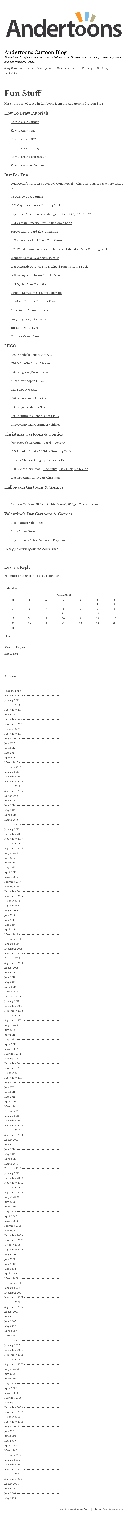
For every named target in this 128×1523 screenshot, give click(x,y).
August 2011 (11, 1082)
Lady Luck (66, 468)
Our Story (103, 68)
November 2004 (13, 1469)
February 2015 (12, 881)
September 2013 (13, 963)
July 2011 (9, 1087)
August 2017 (11, 738)
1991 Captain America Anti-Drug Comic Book (41, 222)
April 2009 (10, 1216)
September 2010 (13, 1135)
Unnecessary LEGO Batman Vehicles (35, 424)
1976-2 (80, 214)
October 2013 (12, 958)
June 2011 (9, 1092)
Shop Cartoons (13, 68)
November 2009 (13, 1182)
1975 (62, 214)
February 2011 (12, 1111)
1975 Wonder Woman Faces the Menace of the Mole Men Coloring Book (59, 249)
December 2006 (13, 1350)
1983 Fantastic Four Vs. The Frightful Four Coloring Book (49, 266)
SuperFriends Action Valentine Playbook (38, 540)
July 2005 (9, 1431)
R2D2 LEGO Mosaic (24, 389)
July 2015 (9, 858)
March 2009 (11, 1221)
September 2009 (13, 1192)
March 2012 (11, 1049)
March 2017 (11, 762)
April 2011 (10, 1101)
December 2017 (13, 719)
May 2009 (10, 1211)
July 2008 (9, 1259)
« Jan (7, 636)
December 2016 (13, 776)
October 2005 (12, 1417)
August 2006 (11, 1369)
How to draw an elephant (28, 165)
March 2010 (11, 1163)
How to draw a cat (23, 130)
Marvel (61, 504)
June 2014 (9, 920)
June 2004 (10, 1493)
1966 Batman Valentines (27, 522)
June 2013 (9, 977)
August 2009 (11, 1197)
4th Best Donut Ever (24, 327)
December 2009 (13, 1178)
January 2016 (11, 829)
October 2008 (12, 1244)
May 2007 (10, 1326)
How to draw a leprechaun (29, 156)
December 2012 (13, 1006)
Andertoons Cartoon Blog (35, 52)
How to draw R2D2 (23, 139)
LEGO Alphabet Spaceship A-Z (31, 354)
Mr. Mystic (81, 468)
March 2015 (11, 877)
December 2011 (13, 1063)
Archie (50, 504)
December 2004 (13, 1464)
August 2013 (11, 967)
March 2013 (11, 991)
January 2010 (12, 1173)
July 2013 (9, 972)
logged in (28, 575)
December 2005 (13, 1407)
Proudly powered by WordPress (74, 1509)
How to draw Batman (25, 121)
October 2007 (12, 1302)
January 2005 (12, 1460)
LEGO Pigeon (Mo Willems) (29, 372)
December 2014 (13, 891)
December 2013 (13, 948)
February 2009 (13, 1225)
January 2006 (12, 1402)
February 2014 (12, 939)
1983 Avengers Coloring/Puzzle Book (35, 275)
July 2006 (9, 1373)
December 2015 (13, 834)
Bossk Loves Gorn (23, 531)
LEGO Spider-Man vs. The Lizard (33, 407)
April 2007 (10, 1331)
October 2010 (12, 1130)
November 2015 (13, 838)
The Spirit (50, 468)
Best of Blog (11, 653)
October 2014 (12, 900)
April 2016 (10, 815)
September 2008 (13, 1249)
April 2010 (10, 1158)
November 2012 (13, 1010)
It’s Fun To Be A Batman (27, 196)
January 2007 (12, 1345)
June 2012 (9, 1034)
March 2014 (11, 934)
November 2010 (13, 1125)
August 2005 (11, 1426)
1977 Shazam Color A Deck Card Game (36, 240)
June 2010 (10, 1149)
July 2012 (9, 1029)
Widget (72, 504)
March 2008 (11, 1278)
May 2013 (9, 982)
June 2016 (9, 805)
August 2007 (11, 1311)
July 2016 (9, 800)
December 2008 (13, 1235)
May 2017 (9, 752)
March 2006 (11, 1393)
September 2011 (13, 1077)
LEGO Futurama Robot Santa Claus (35, 415)
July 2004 (9, 1488)
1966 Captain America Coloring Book (36, 205)
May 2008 (10, 1268)
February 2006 (13, 1397)
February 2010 (12, 1168)
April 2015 (10, 872)
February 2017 (12, 767)
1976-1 (70, 214)
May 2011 (9, 1096)
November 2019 (13, 695)
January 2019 (11, 700)
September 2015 (13, 848)
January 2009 (12, 1230)
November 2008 (13, 1240)
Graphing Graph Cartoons (29, 319)
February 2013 (12, 996)
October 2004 (12, 1474)
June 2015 (9, 862)
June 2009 (10, 1206)
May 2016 (9, 810)
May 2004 (10, 1498)
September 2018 (13, 709)
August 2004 (11, 1483)
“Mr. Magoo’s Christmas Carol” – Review (38, 442)
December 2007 (13, 1292)
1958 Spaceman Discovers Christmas (35, 477)
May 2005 (10, 1440)
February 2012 (12, 1053)
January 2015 (11, 886)
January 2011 (11, 1116)
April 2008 (10, 1273)
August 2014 (11, 910)
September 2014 (13, 905)
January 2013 (11, 1001)
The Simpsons (88, 504)
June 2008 (10, 1264)
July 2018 (9, 714)
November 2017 (13, 724)
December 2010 (13, 1120)
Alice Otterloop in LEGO (27, 381)
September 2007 (13, 1307)
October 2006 (12, 1359)
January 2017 (11, 772)
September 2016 (13, 791)
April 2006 (10, 1388)
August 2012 (11, 1025)
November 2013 (13, 953)
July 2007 (9, 1316)
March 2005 (11, 1450)
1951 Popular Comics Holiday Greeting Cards (41, 451)
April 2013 (10, 987)
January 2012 (11, 1058)
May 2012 (9, 1039)
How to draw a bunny (25, 148)
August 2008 (11, 1254)
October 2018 (12, 705)
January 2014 (11, 944)
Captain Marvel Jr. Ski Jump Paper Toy (36, 292)
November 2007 (13, 1297)
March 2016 (11, 819)
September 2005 (13, 1421)
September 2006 (13, 1364)
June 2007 (10, 1321)
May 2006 (10, 1383)
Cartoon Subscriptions (39, 68)
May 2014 (9, 925)
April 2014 (10, 929)
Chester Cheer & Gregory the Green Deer (39, 460)
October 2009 (12, 1187)
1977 (88, 214)
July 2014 (9, 915)
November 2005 (13, 1412)
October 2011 (11, 1073)
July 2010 (9, 1144)
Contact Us (10, 73)
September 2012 (13, 1020)
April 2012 (10, 1044)
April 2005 (10, 1445)
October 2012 (12, 1015)
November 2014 (13, 896)
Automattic (117, 1509)
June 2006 (10, 1378)
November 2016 (13, 781)
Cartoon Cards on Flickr (40, 301)
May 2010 (9, 1154)
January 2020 (13, 690)
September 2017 (13, 733)
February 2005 (12, 1455)
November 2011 (13, 1068)
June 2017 (9, 748)
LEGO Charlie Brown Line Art (31, 363)
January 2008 (12, 1288)
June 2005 (10, 1436)
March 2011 (10, 1106)
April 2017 (10, 757)
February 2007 (12, 1340)
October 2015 (12, 843)
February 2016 (12, 824)
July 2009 (9, 1202)
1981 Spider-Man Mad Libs (28, 284)
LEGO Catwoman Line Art (28, 398)
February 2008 (13, 1283)
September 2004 (13, 1479)
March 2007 (11, 1335)
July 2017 (9, 743)
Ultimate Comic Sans (25, 336)
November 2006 (13, 1354)
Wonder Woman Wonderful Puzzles (35, 257)
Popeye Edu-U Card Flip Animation (34, 231)
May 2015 (9, 867)
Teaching (87, 68)
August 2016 (11, 795)
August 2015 (11, 853)
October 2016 (12, 786)
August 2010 (11, 1139)
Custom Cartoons (67, 68)
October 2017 (12, 729)
